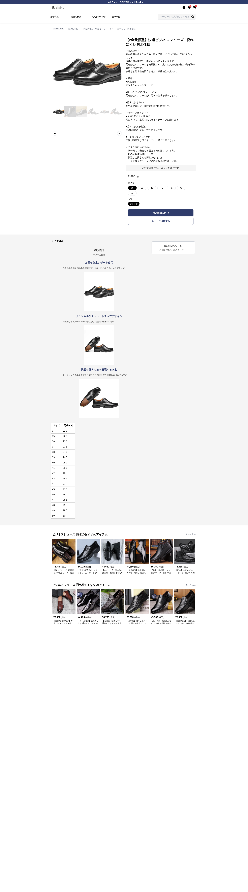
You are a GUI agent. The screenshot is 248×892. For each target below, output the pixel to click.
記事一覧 (116, 17)
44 (132, 193)
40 (152, 188)
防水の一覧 (73, 29)
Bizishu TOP (58, 29)
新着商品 (55, 17)
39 (142, 188)
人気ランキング (99, 17)
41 (161, 188)
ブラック (134, 204)
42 (171, 188)
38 (132, 188)
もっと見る (191, 534)
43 (181, 188)
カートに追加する (161, 221)
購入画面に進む (161, 213)
